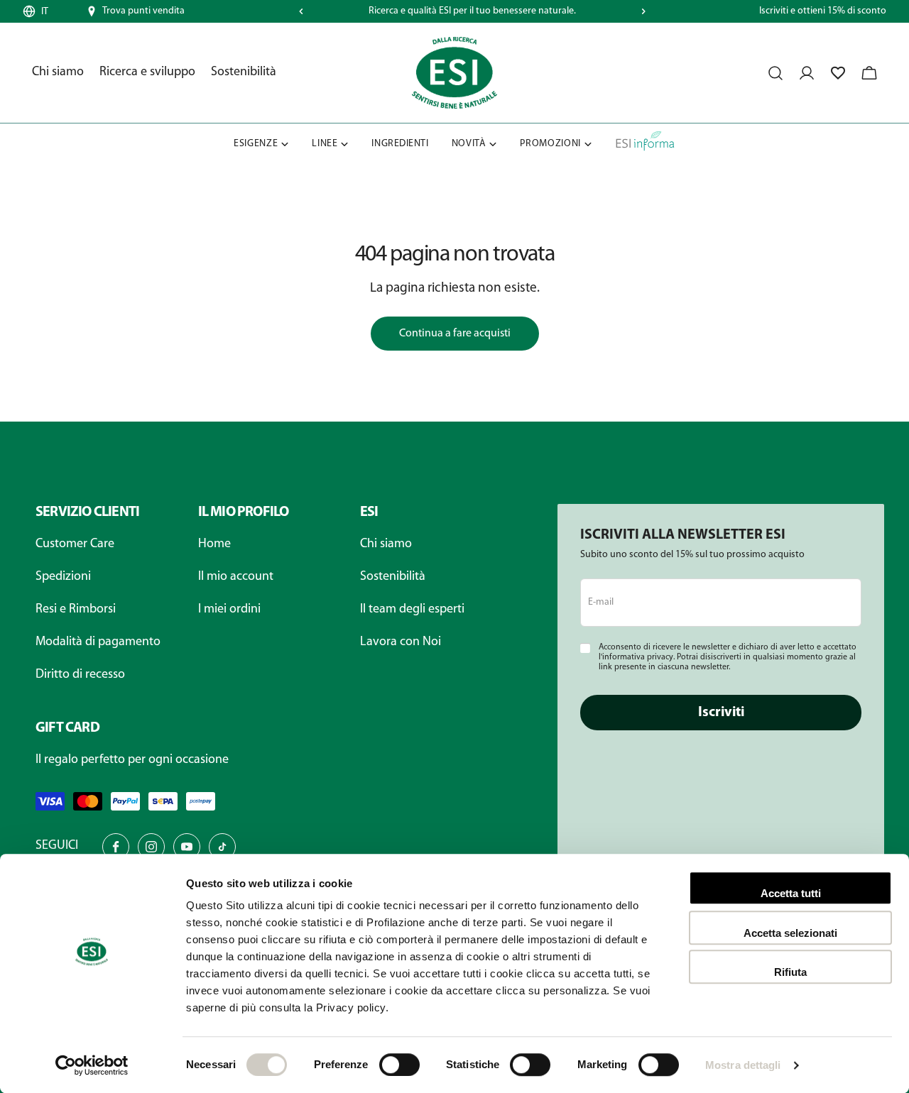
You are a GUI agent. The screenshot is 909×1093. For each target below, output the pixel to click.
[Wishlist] (838, 73)
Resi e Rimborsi (76, 609)
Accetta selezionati (790, 933)
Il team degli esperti (412, 609)
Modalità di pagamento (98, 642)
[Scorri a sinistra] (301, 11)
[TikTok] (222, 846)
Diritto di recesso (80, 675)
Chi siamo (386, 544)
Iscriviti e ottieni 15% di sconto (822, 11)
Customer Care (75, 544)
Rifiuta (790, 972)
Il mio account (235, 577)
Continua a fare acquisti (455, 333)
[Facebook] (115, 846)
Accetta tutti (791, 893)
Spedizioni (63, 577)
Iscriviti (721, 712)
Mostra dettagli (743, 1065)
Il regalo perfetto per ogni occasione (132, 760)
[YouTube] (186, 846)
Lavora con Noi (400, 642)
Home (214, 544)
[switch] (399, 1064)
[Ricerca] (775, 73)
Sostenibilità (392, 577)
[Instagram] (151, 846)
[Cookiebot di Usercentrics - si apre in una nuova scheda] (92, 1065)
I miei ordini (229, 609)
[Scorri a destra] (643, 11)
